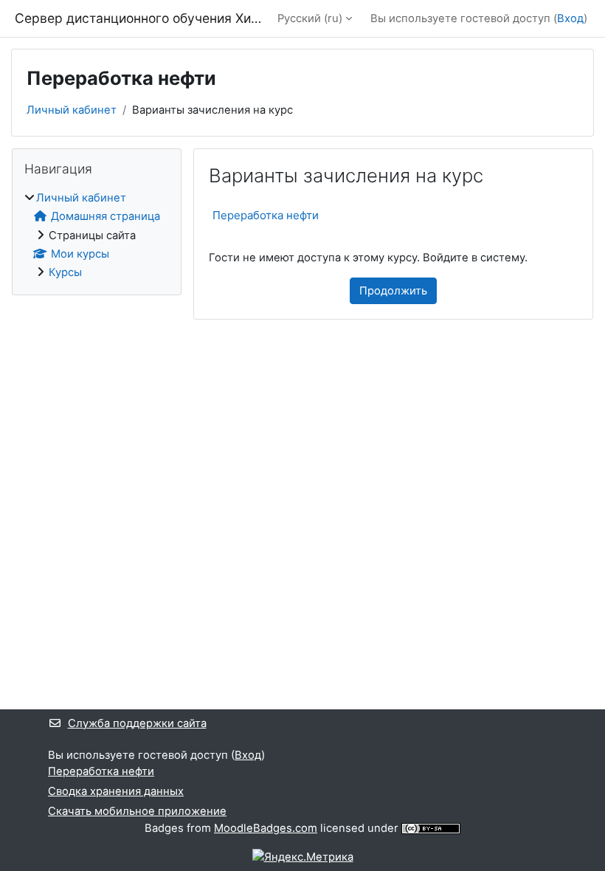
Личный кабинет (72, 110)
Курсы (65, 272)
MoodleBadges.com (265, 828)
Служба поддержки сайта (137, 723)
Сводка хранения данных (116, 791)
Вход (570, 18)
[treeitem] (96, 235)
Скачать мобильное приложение (137, 811)
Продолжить (393, 290)
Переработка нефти (265, 215)
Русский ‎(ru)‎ (309, 18)
